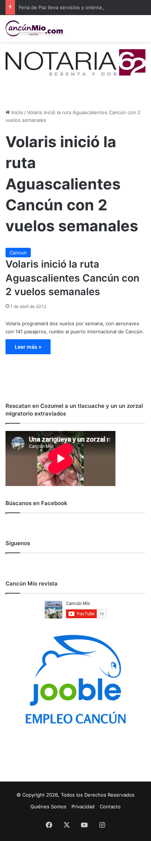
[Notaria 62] (75, 62)
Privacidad (83, 806)
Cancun (18, 252)
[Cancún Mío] (34, 28)
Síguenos (17, 543)
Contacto (110, 806)
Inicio (16, 112)
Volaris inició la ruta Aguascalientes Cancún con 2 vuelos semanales (72, 278)
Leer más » (28, 347)
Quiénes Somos (48, 806)
